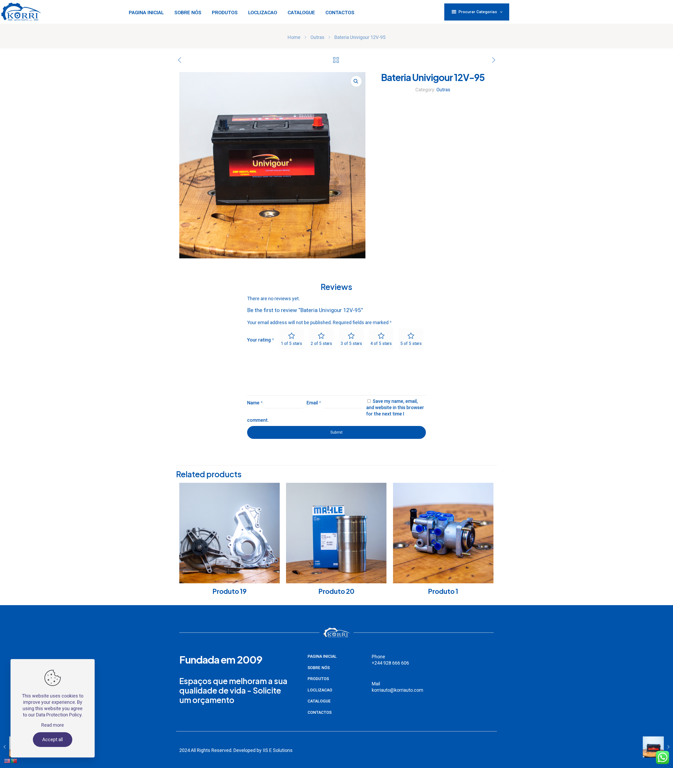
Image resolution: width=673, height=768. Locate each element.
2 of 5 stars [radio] (321, 343)
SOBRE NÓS (319, 667)
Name (255, 402)
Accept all (52, 739)
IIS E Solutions (278, 750)
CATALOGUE (319, 701)
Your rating (260, 340)
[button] (356, 81)
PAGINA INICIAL (322, 656)
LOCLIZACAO (320, 690)
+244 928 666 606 (391, 663)
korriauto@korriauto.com (397, 690)
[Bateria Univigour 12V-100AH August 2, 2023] (658, 746)
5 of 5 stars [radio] (411, 343)
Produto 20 (336, 591)
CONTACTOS (320, 712)
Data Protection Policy (58, 714)
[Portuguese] (14, 748)
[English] (7, 748)
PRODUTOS (318, 678)
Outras (317, 37)
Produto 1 (443, 591)
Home (294, 37)
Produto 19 (229, 591)
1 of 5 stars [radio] (291, 343)
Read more (52, 725)
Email (314, 402)
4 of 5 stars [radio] (381, 343)
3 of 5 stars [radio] (351, 343)
